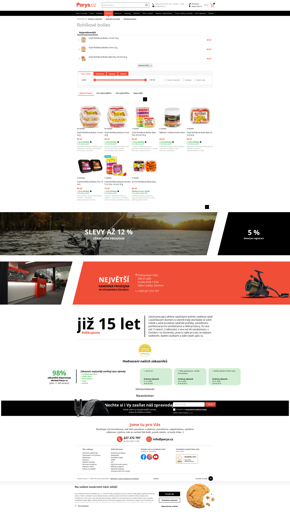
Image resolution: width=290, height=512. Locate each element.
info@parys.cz (160, 6)
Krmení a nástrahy (95, 19)
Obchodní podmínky (90, 453)
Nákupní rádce (88, 466)
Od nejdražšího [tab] (122, 93)
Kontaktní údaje (117, 457)
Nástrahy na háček (113, 19)
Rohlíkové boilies (130, 19)
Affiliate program (117, 466)
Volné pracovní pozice (119, 464)
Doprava (85, 460)
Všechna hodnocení (145, 389)
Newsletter (115, 455)
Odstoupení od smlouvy (91, 455)
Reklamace (86, 457)
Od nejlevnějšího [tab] (104, 93)
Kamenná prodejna (118, 453)
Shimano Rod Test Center (120, 471)
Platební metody (88, 462)
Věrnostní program (89, 464)
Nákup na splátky (88, 469)
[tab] (85, 74)
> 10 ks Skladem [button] (83, 142)
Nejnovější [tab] (138, 93)
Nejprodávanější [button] (87, 32)
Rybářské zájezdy (117, 469)
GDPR (113, 460)
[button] (146, 5)
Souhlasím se (180, 409)
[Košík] (212, 5)
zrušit (191, 413)
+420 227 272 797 (161, 4)
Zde (89, 500)
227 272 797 (132, 438)
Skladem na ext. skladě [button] (141, 191)
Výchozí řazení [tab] (85, 93)
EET (112, 462)
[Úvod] (87, 5)
